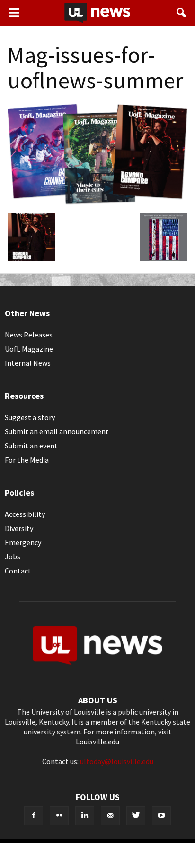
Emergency (23, 542)
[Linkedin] (84, 815)
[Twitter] (135, 815)
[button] (181, 12)
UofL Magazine (29, 349)
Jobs (12, 556)
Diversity (19, 528)
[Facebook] (33, 815)
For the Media (27, 459)
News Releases (29, 334)
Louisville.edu (97, 741)
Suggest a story (30, 417)
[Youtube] (161, 815)
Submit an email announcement (57, 431)
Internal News (28, 363)
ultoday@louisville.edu (116, 761)
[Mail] (110, 815)
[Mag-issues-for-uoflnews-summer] (97, 203)
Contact (18, 570)
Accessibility (25, 514)
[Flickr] (59, 815)
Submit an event (31, 445)
